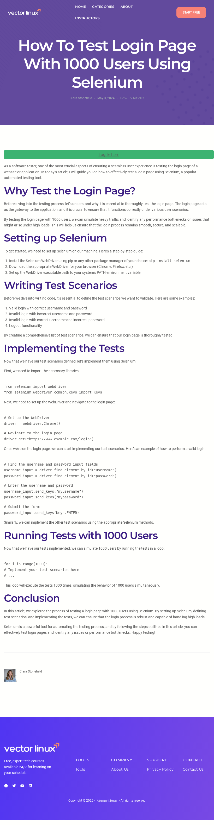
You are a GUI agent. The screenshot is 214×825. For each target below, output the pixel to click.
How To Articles (132, 98)
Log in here (109, 154)
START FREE (191, 12)
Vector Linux (107, 801)
